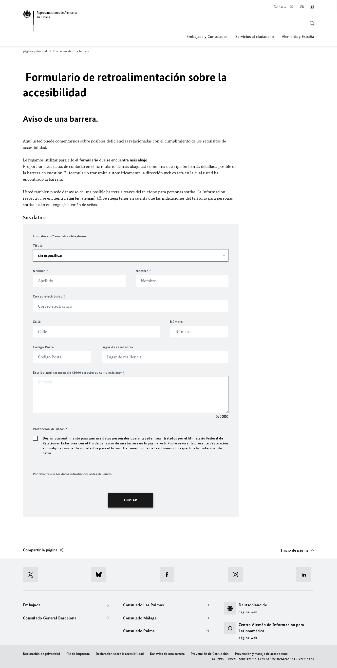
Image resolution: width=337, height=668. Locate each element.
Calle (37, 322)
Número (176, 322)
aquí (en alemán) (81, 198)
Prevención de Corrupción (210, 654)
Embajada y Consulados (207, 36)
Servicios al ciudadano (254, 36)
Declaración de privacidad (41, 654)
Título (38, 246)
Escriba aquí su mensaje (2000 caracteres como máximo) (79, 372)
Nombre (40, 271)
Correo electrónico (49, 296)
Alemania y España (298, 36)
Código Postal (44, 347)
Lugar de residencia (117, 347)
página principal (35, 51)
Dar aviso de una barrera (167, 654)
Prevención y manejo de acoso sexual (261, 654)
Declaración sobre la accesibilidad (120, 654)
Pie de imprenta (78, 654)
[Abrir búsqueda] (310, 20)
